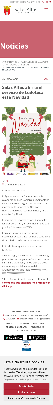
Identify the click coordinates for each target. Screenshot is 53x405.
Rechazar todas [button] (26, 392)
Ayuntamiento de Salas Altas (34, 62)
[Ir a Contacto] (47, 2)
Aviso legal (38, 323)
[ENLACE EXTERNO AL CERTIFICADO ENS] (26, 346)
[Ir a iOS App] (37, 337)
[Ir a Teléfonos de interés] (43, 2)
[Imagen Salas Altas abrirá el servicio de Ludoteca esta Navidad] (26, 141)
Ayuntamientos (9, 62)
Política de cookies (26, 330)
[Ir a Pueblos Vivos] (50, 2)
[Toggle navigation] (46, 10)
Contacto (11, 323)
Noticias (25, 65)
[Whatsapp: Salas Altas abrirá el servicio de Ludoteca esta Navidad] (7, 181)
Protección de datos (16, 327)
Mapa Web (24, 323)
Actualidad (11, 65)
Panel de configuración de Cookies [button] (26, 398)
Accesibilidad (37, 327)
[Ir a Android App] (14, 337)
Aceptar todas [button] (26, 386)
